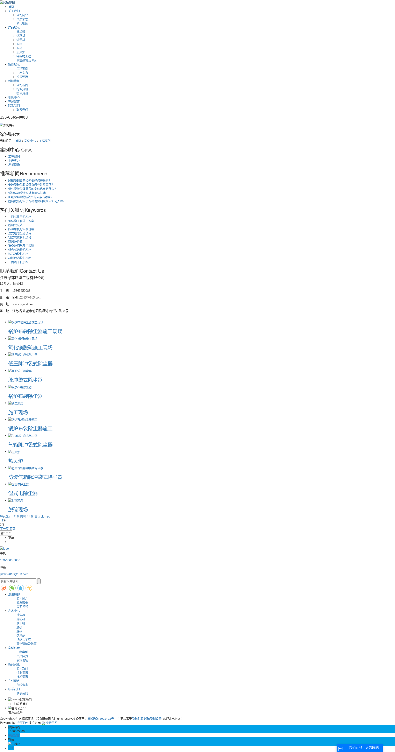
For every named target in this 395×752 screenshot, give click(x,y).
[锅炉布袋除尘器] (20, 387)
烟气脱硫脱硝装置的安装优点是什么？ (32, 189)
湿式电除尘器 (23, 493)
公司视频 (22, 23)
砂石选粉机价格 (18, 254)
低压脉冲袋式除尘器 (30, 363)
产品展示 (14, 27)
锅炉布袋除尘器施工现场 (35, 331)
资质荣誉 (22, 19)
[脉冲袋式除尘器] (20, 370)
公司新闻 (22, 85)
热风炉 (20, 52)
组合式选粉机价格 (19, 249)
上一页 (45, 516)
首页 (11, 7)
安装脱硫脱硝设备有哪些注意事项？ (31, 184)
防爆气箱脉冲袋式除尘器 (35, 476)
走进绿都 (14, 594)
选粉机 (20, 35)
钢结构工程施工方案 (21, 221)
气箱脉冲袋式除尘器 (30, 444)
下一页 (4, 528)
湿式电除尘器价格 (19, 233)
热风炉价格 (15, 241)
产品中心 (14, 611)
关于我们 (14, 11)
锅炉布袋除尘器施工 (30, 428)
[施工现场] (15, 403)
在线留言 (14, 101)
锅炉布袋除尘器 (25, 395)
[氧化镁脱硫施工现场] (22, 338)
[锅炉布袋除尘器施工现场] (25, 322)
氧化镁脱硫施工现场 (30, 347)
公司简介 (22, 15)
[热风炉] (14, 451)
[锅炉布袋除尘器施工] (22, 419)
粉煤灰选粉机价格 (19, 237)
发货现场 (22, 77)
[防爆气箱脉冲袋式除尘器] (25, 467)
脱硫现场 (18, 509)
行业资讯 (22, 89)
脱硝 (19, 48)
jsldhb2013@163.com (14, 574)
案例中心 (30, 141)
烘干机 (20, 39)
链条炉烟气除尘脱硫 (21, 245)
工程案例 (22, 68)
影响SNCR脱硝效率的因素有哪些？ (31, 197)
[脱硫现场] (15, 500)
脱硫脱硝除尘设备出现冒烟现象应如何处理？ (37, 201)
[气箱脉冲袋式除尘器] (22, 435)
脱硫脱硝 (137, 718)
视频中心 (14, 97)
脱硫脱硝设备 (152, 718)
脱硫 (19, 44)
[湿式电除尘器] (18, 484)
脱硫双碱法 (15, 225)
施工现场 (18, 412)
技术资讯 (22, 93)
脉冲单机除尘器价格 (21, 229)
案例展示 (14, 64)
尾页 (12, 528)
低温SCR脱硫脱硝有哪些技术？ (28, 193)
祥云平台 (22, 723)
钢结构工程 (23, 56)
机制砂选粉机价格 (19, 258)
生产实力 (22, 72)
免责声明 (51, 723)
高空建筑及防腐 (26, 60)
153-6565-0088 (10, 560)
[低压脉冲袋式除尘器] (22, 354)
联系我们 (14, 105)
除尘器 (20, 31)
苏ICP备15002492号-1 (102, 718)
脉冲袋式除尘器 (25, 379)
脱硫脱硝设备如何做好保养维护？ (29, 180)
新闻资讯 (14, 81)
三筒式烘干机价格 (19, 217)
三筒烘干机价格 (18, 262)
